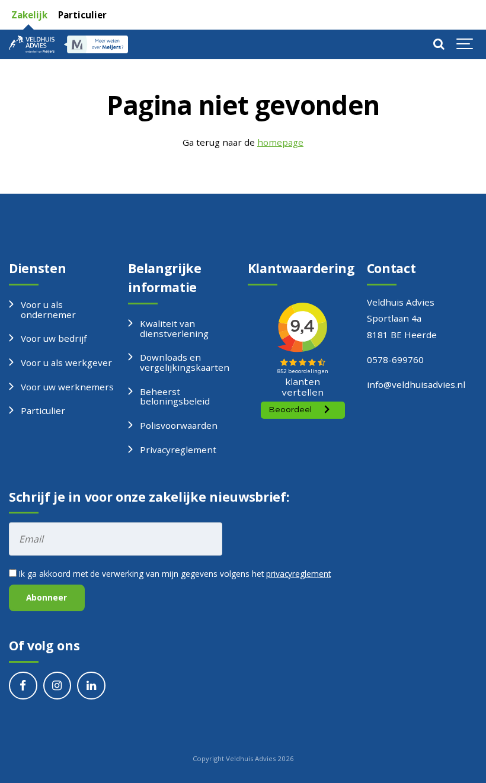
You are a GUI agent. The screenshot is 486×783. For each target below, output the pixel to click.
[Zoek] (438, 44)
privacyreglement (298, 573)
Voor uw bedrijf (54, 338)
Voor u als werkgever (66, 362)
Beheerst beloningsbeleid (175, 396)
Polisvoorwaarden (179, 425)
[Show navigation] (465, 44)
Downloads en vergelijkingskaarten (184, 362)
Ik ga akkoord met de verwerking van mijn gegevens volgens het (174, 573)
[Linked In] (91, 686)
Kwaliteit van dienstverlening (174, 328)
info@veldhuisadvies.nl (416, 384)
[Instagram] (57, 686)
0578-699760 (395, 359)
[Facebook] (23, 686)
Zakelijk (28, 15)
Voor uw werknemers (67, 387)
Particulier (81, 15)
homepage (280, 142)
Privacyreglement (178, 449)
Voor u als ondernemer (48, 309)
